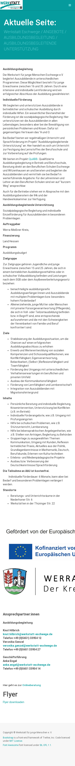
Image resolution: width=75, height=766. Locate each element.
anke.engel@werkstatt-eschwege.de (26, 664)
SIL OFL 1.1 (45, 745)
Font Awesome (10, 745)
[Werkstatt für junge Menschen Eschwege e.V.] (11, 5)
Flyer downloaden (13, 702)
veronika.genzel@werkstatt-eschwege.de (30, 645)
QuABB (33, 159)
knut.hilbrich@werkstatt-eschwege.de (27, 634)
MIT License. (16, 741)
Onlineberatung (31, 685)
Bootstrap (8, 737)
